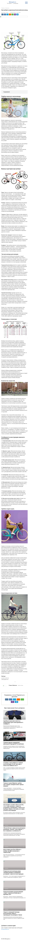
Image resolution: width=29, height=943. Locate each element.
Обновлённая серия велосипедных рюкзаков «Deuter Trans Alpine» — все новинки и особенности (14, 829)
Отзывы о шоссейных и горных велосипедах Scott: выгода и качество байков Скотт (13, 764)
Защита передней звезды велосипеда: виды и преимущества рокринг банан (12, 913)
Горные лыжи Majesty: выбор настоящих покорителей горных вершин (13, 784)
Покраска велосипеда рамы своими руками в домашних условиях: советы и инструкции (13, 872)
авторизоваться (5, 929)
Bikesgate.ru (12, 2)
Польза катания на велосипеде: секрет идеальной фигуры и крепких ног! (13, 893)
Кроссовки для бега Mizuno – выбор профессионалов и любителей (12, 851)
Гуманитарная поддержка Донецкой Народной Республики (13, 743)
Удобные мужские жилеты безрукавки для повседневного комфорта (13, 722)
